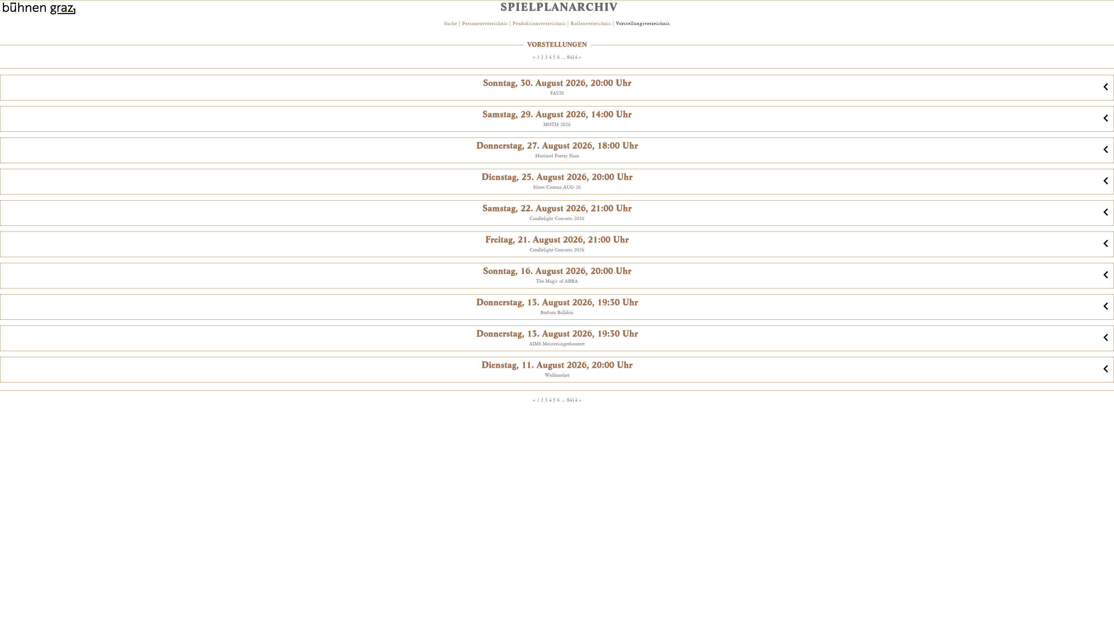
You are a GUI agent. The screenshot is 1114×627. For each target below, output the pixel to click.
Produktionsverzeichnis (539, 23)
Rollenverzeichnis (591, 23)
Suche (450, 23)
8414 (572, 57)
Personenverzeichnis (485, 23)
